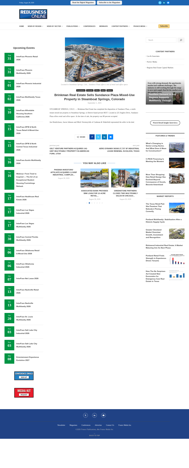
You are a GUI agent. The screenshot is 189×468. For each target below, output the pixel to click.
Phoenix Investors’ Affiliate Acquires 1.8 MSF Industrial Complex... (64, 172)
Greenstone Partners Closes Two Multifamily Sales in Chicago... (125, 193)
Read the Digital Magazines (83, 2)
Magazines (73, 425)
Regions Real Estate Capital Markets (160, 68)
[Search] (181, 40)
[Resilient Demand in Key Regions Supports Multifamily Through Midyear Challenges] (165, 92)
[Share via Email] (110, 136)
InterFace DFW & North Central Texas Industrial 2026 (26, 147)
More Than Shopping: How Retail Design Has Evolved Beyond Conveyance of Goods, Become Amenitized (156, 179)
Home (21, 26)
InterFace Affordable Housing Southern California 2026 (25, 113)
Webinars (103, 26)
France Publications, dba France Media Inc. (97, 429)
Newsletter (61, 425)
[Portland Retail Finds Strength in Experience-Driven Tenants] (176, 259)
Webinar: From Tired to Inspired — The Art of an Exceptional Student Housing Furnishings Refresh (27, 180)
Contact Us (110, 425)
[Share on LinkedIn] (104, 136)
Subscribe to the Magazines (109, 2)
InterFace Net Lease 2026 (27, 278)
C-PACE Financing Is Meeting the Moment (155, 160)
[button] (53, 186)
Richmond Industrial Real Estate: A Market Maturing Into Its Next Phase (164, 246)
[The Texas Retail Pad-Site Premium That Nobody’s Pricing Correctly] (176, 208)
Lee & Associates (153, 56)
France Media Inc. (125, 425)
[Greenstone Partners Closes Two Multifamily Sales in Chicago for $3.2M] (125, 178)
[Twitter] (159, 2)
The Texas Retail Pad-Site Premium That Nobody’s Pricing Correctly (155, 207)
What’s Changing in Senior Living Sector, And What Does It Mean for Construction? (156, 147)
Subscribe (164, 26)
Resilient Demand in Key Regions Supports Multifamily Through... (162, 97)
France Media (139, 26)
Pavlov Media (152, 62)
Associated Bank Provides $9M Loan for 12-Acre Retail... (94, 193)
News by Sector (54, 26)
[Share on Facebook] (92, 136)
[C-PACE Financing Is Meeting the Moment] (176, 163)
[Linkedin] (164, 2)
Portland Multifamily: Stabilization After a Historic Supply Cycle (164, 220)
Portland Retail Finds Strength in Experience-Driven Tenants (156, 258)
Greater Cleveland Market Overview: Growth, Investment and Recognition (154, 233)
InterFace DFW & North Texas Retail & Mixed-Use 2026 (27, 130)
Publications (72, 26)
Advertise (98, 425)
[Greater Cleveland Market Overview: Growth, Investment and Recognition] (176, 234)
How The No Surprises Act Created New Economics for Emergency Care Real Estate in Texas (155, 276)
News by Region (34, 26)
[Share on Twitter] (98, 136)
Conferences (89, 26)
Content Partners (120, 26)
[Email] (168, 2)
